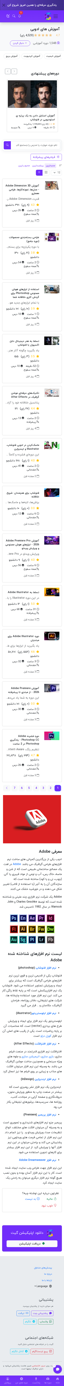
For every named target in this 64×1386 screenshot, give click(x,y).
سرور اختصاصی (38, 1365)
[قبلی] (14, 71)
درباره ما (48, 1274)
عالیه (50, 1199)
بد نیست (31, 1199)
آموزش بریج (12, 56)
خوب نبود (47, 1206)
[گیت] (48, 16)
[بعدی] (8, 71)
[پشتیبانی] (57, 1369)
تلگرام (28, 1321)
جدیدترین (50, 165)
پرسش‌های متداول (43, 1267)
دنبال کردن (18, 43)
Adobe (17, 864)
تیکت (21, 1313)
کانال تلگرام (18, 1351)
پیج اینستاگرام (40, 1351)
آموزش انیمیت (53, 56)
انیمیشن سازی (31, 1057)
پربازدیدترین (38, 165)
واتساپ (44, 1321)
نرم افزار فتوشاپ (46, 968)
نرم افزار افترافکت (45, 1044)
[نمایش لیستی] (39, 173)
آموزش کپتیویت (32, 56)
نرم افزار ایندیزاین (45, 1079)
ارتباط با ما (47, 1280)
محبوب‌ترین (24, 165)
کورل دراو (46, 1036)
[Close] (4, 5)
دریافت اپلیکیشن (30, 1244)
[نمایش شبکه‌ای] (46, 173)
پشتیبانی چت (41, 1313)
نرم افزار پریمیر (47, 1115)
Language (43, 1286)
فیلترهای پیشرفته (44, 157)
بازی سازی (47, 1057)
